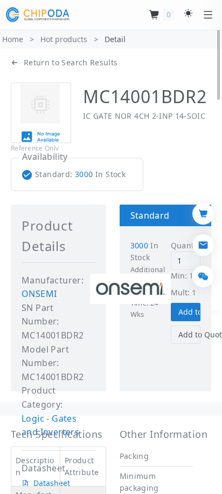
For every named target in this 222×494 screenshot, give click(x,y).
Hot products (63, 39)
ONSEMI (39, 294)
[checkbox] (76, 174)
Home (12, 39)
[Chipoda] (37, 14)
